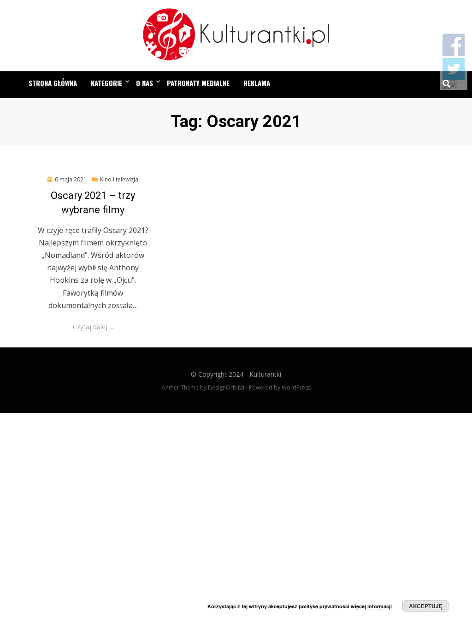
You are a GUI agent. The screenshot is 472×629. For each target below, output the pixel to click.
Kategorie (106, 83)
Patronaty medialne (198, 83)
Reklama (256, 83)
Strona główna (53, 83)
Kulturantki (265, 374)
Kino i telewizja (119, 179)
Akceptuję (425, 606)
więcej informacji (371, 606)
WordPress (296, 387)
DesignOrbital (226, 387)
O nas (144, 83)
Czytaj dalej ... (93, 326)
